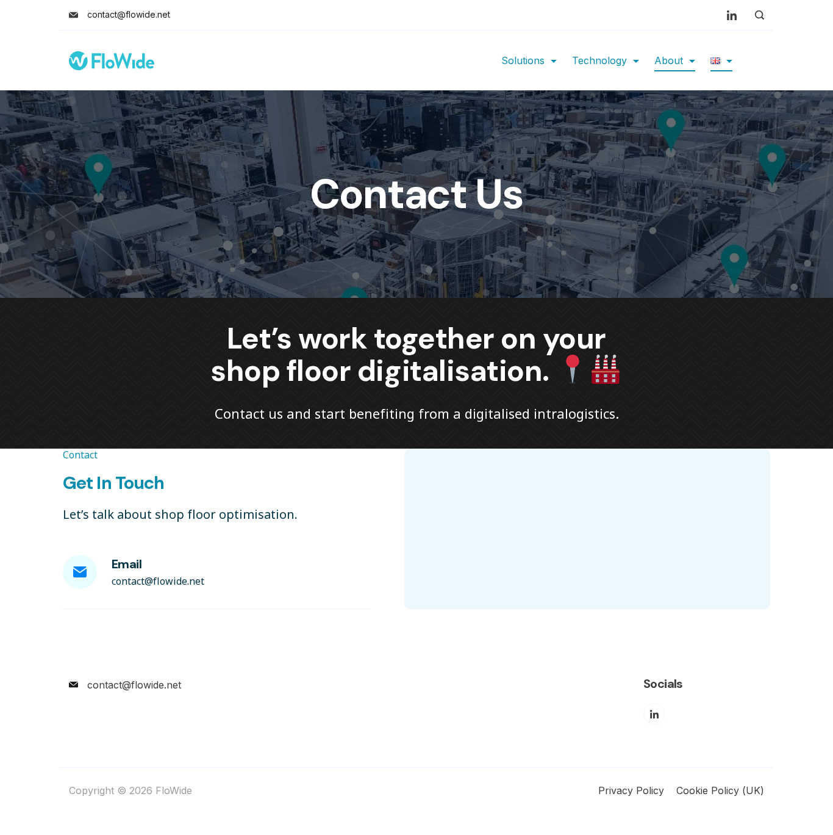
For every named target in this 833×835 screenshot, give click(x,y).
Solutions (523, 60)
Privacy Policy (631, 790)
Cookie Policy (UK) (720, 790)
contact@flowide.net (128, 14)
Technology (599, 60)
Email (126, 564)
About (668, 60)
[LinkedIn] (732, 15)
